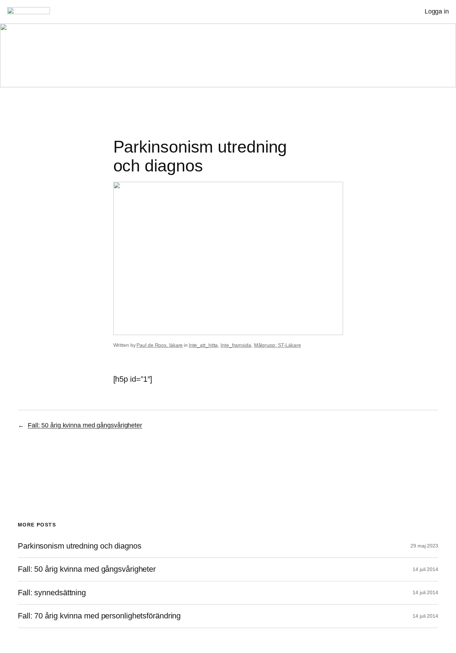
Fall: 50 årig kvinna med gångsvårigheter (85, 425)
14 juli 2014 (425, 569)
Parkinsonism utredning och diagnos (79, 546)
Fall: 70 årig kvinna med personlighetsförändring (99, 616)
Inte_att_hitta (203, 345)
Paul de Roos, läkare (159, 345)
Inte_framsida (236, 345)
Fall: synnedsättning (52, 592)
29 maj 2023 (424, 546)
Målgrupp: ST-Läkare (277, 345)
